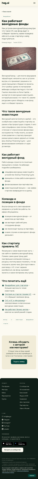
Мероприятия (6, 396)
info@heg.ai (7, 416)
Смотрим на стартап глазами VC (18, 294)
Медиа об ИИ (24, 396)
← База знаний (6, 11)
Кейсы (4, 393)
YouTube (6, 426)
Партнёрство (24, 405)
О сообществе (24, 386)
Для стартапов (24, 402)
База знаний (23, 393)
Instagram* (7, 423)
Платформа (5, 386)
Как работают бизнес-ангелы (16, 309)
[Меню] (34, 3)
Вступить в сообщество (12, 450)
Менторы (5, 389)
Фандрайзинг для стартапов (16, 285)
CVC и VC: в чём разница (15, 301)
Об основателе (24, 389)
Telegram (7, 420)
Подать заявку (19, 362)
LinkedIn (6, 429)
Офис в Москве (24, 408)
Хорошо (32, 475)
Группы (4, 399)
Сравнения (23, 399)
